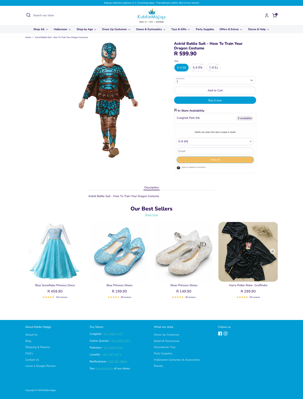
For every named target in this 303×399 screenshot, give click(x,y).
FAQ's (29, 353)
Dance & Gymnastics (149, 29)
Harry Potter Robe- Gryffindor (248, 285)
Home (28, 37)
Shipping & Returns (37, 347)
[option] (53, 264)
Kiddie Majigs (49, 390)
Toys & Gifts (179, 29)
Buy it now (215, 100)
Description (151, 187)
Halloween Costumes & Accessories (177, 360)
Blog (28, 341)
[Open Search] (28, 15)
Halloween (61, 29)
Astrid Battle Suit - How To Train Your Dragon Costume (61, 37)
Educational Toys (165, 347)
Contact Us (32, 360)
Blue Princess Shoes (119, 285)
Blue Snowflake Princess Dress (55, 285)
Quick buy (55, 276)
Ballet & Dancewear (166, 341)
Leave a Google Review (40, 366)
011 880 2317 (113, 334)
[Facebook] (220, 333)
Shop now (151, 215)
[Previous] (30, 251)
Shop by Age (85, 29)
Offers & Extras (229, 29)
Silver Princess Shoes (183, 285)
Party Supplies (205, 29)
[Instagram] (225, 333)
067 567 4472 (112, 354)
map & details (104, 368)
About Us (31, 335)
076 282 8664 (117, 361)
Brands (158, 366)
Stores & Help (257, 29)
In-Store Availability (191, 110)
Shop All (39, 29)
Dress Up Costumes (115, 29)
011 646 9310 (113, 347)
